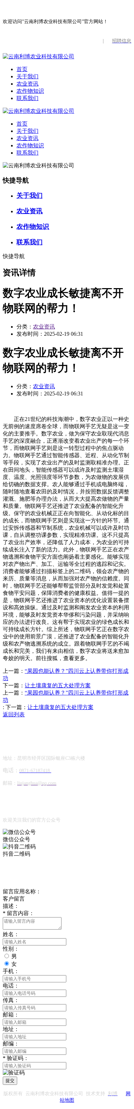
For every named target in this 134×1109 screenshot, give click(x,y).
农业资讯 (27, 84)
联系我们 (27, 98)
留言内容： (18, 913)
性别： (11, 949)
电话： (11, 986)
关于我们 (27, 76)
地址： (11, 1029)
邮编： (11, 1044)
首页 (21, 69)
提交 (9, 1080)
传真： (11, 1000)
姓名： (11, 934)
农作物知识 (30, 91)
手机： (11, 971)
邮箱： (11, 1015)
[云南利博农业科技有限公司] (38, 56)
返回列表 (14, 714)
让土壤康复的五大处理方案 (58, 685)
